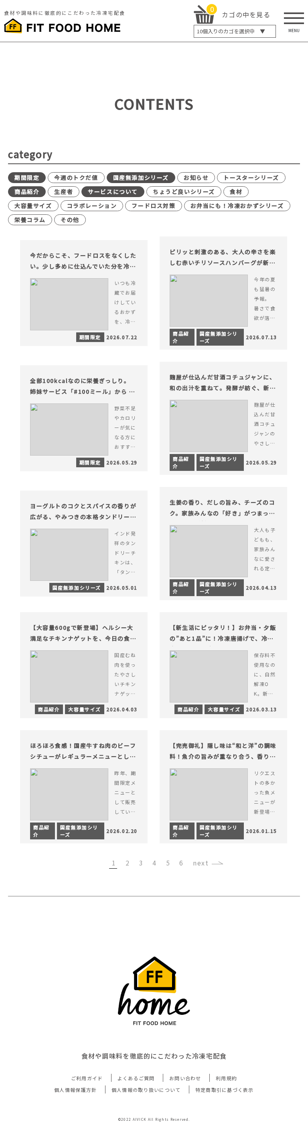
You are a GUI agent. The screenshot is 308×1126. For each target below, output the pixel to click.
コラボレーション (92, 206)
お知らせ (196, 177)
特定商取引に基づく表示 (224, 1089)
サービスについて (113, 191)
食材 (236, 191)
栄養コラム (30, 220)
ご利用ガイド (87, 1078)
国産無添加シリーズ (141, 177)
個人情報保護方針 (75, 1089)
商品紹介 (26, 191)
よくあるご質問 (136, 1078)
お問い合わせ (185, 1078)
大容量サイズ (33, 206)
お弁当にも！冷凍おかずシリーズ (237, 206)
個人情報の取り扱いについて (146, 1089)
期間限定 (26, 177)
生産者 (63, 191)
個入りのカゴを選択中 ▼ (231, 31)
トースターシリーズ (251, 177)
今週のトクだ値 (76, 177)
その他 (70, 220)
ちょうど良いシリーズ (184, 191)
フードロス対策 (153, 206)
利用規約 (226, 1078)
